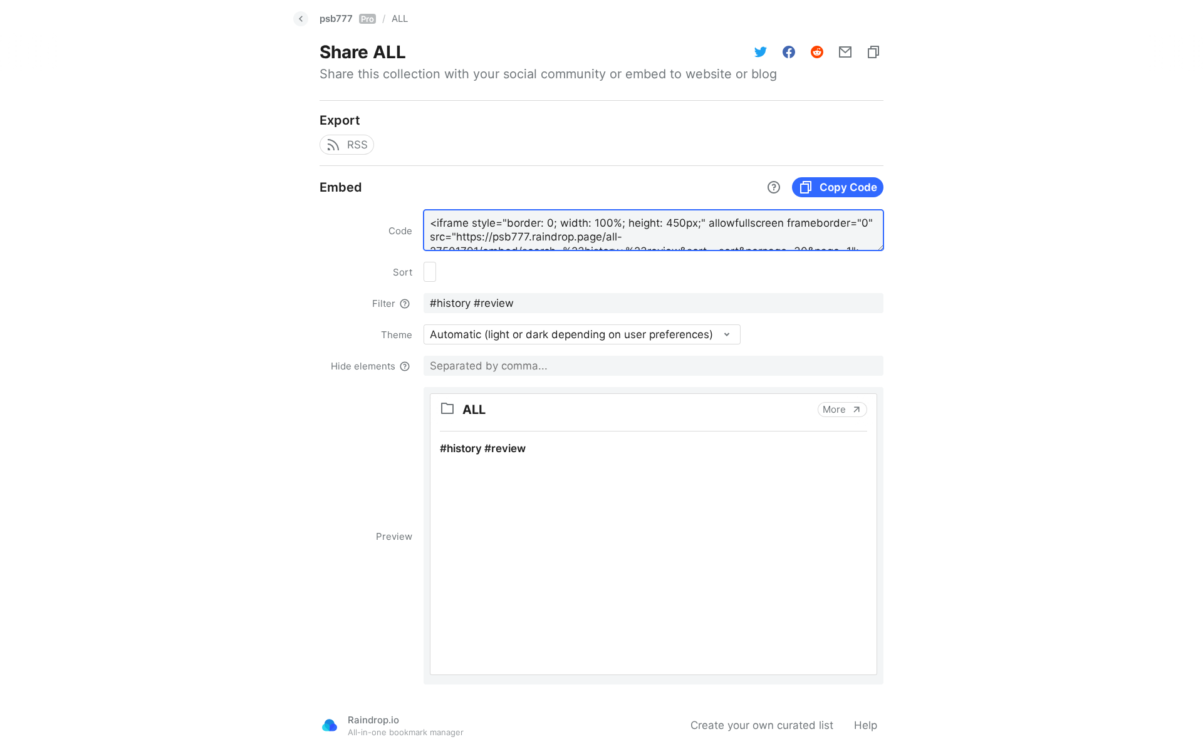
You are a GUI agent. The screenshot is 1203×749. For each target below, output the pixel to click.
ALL (400, 18)
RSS (357, 144)
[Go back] (300, 18)
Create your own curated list (761, 725)
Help (865, 725)
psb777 (347, 18)
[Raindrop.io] (330, 725)
